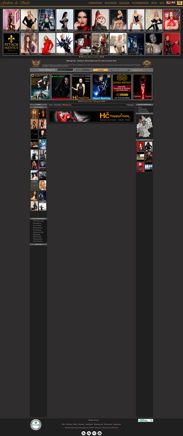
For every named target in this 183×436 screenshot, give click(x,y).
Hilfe (162, 3)
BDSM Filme (114, 427)
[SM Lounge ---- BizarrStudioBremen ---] (34, 149)
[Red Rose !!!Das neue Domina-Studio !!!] (42, 118)
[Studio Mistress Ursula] (42, 190)
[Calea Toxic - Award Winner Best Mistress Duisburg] (118, 20)
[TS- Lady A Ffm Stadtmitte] (148, 161)
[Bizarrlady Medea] (34, 128)
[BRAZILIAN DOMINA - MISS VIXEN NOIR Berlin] (82, 20)
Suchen (101, 70)
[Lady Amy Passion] (42, 128)
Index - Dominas (78, 424)
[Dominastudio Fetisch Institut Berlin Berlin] (11, 44)
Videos (154, 3)
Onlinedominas (142, 109)
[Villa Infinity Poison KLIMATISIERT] (34, 190)
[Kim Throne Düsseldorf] (47, 20)
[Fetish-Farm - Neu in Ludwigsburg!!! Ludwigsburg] (136, 44)
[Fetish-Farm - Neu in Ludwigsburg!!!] (42, 200)
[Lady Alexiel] (34, 159)
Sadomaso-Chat (106, 427)
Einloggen (124, 3)
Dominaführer (95, 3)
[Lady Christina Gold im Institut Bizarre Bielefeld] (154, 20)
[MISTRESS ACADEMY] (34, 138)
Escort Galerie (37, 225)
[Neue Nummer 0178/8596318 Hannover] (171, 20)
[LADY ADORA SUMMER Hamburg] (11, 20)
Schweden (57, 105)
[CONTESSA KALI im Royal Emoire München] (65, 44)
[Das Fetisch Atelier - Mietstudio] (148, 171)
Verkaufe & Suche (38, 232)
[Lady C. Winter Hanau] (100, 44)
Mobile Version (93, 420)
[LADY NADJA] (140, 171)
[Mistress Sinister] (42, 149)
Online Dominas (37, 241)
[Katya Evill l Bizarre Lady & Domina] (34, 210)
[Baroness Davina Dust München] (118, 44)
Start (50, 105)
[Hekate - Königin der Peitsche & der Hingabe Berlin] (82, 44)
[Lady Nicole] (148, 151)
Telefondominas (37, 239)
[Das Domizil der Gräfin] (42, 179)
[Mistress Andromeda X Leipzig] (100, 20)
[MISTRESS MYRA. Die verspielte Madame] (34, 179)
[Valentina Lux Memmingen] (29, 44)
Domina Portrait (37, 227)
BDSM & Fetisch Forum (71, 427)
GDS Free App (37, 236)
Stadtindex (89, 424)
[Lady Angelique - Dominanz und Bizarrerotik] (42, 159)
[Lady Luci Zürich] (47, 44)
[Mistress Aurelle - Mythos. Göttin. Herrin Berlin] (154, 44)
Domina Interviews (83, 427)
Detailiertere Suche (137, 70)
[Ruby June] (34, 118)
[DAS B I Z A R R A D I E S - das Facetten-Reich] (42, 169)
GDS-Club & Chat (38, 221)
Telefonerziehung (140, 3)
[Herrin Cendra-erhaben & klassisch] (34, 200)
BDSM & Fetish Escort (95, 427)
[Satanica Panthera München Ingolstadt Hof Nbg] (140, 161)
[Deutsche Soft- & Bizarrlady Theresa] (34, 169)
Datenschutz (108, 424)
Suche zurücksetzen (120, 70)
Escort (140, 107)
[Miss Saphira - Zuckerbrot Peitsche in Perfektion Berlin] (171, 44)
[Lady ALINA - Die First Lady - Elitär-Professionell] (140, 151)
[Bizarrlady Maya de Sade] (42, 138)
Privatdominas (37, 230)
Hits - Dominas (67, 424)
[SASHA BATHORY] (42, 210)
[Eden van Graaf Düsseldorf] (136, 20)
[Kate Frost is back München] (29, 20)
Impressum (117, 424)
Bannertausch (98, 424)
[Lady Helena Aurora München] (65, 20)
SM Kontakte (37, 234)
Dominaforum (37, 223)
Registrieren (111, 3)
